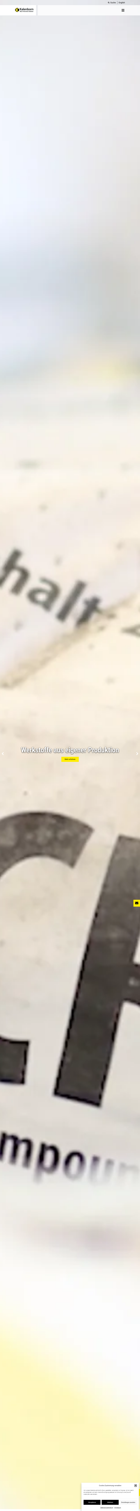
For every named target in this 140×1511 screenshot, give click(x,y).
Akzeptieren (92, 1502)
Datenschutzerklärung (106, 1507)
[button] (136, 1485)
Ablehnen (110, 1502)
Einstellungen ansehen (128, 1502)
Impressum (117, 1507)
